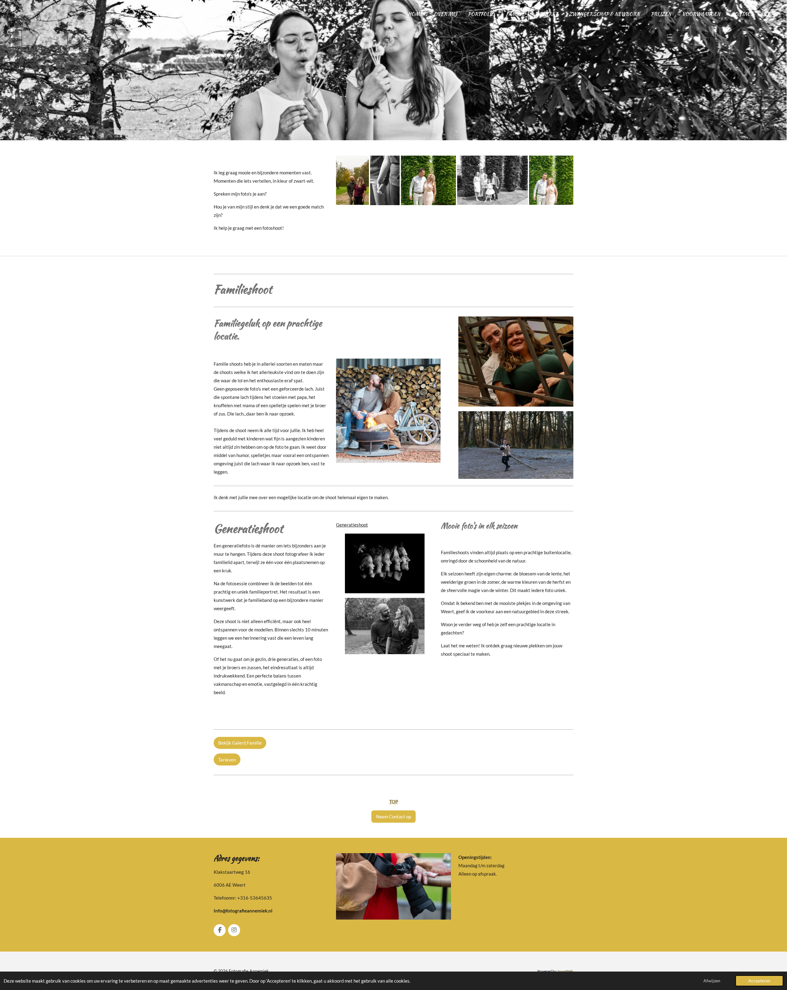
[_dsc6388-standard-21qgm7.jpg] (352, 180)
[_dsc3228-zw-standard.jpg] (492, 180)
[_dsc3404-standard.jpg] (428, 180)
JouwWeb (565, 971)
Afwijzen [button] (711, 980)
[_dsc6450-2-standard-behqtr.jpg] (385, 180)
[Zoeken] (767, 14)
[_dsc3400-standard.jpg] (551, 180)
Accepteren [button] (759, 980)
